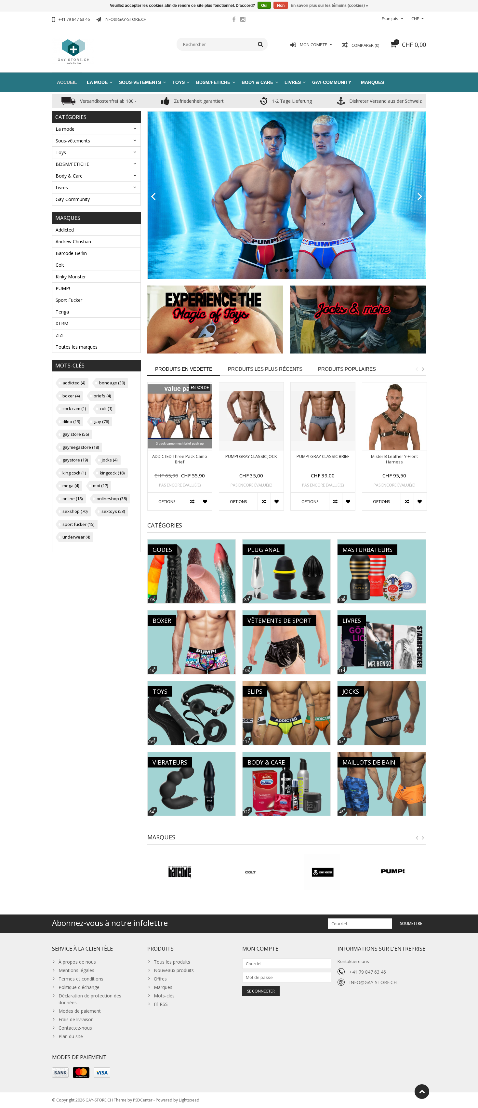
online (72, 498)
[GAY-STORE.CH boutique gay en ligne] (73, 51)
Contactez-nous (75, 1028)
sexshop (74, 511)
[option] (180, 449)
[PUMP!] (322, 872)
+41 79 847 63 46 (367, 972)
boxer (71, 396)
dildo (71, 421)
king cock (74, 473)
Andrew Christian (73, 241)
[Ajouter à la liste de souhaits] (205, 501)
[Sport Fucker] (393, 872)
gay (101, 421)
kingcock (112, 473)
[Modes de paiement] (60, 1072)
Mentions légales (76, 970)
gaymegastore (80, 447)
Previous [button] (416, 369)
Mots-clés (164, 996)
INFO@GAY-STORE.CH (373, 982)
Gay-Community (331, 82)
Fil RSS (161, 1004)
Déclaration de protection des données (90, 999)
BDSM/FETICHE (213, 82)
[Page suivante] (420, 197)
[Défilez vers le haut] (422, 1091)
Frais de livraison (76, 1019)
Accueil (67, 82)
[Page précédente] (153, 197)
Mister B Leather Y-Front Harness (394, 459)
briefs (102, 396)
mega (70, 485)
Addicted (65, 230)
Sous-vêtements (140, 82)
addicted (73, 383)
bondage (112, 383)
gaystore (75, 460)
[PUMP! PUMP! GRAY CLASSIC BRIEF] (323, 416)
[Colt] (179, 872)
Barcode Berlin (71, 253)
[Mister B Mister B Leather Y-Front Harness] (394, 416)
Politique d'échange (79, 987)
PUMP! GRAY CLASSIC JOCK (251, 456)
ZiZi (59, 335)
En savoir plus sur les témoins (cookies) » (329, 5)
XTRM (62, 323)
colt (106, 408)
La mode (97, 82)
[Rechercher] (261, 44)
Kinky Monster (71, 277)
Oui (264, 5)
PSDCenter (143, 1100)
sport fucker (78, 524)
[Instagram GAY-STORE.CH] (242, 20)
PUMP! (63, 288)
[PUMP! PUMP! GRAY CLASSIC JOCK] (251, 416)
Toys (178, 82)
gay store (75, 434)
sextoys (113, 511)
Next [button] (423, 369)
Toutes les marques (77, 347)
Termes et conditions (81, 979)
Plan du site (71, 1036)
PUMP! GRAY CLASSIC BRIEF (323, 456)
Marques (372, 82)
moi (100, 485)
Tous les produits (172, 962)
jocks (109, 460)
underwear (76, 537)
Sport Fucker (69, 300)
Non (281, 5)
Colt (60, 265)
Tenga (62, 312)
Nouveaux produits (174, 970)
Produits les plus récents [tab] (265, 369)
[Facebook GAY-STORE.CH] (233, 20)
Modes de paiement (80, 1011)
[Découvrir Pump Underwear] (287, 190)
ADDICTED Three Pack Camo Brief (179, 459)
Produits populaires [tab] (347, 369)
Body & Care (257, 82)
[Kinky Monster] (250, 872)
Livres (293, 82)
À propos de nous (77, 962)
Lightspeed (189, 1100)
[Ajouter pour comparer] (192, 501)
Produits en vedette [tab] (183, 369)
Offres (160, 979)
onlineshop (112, 498)
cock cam (74, 408)
